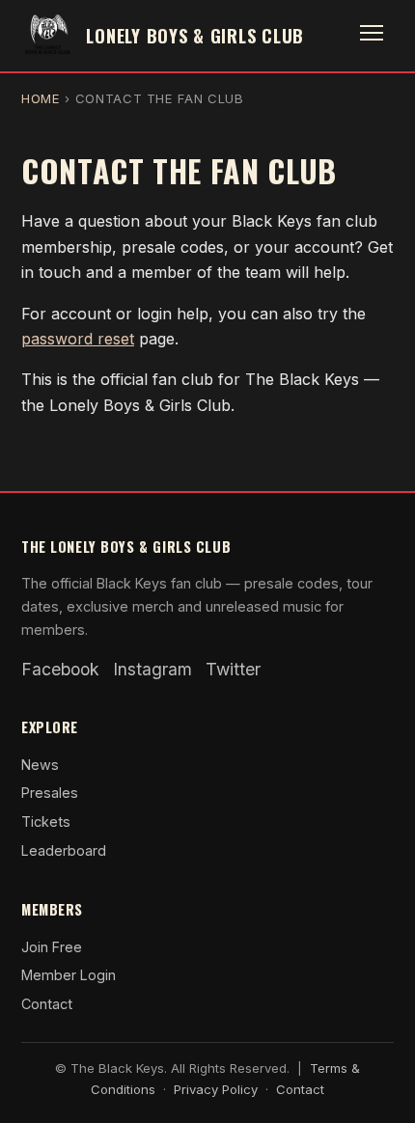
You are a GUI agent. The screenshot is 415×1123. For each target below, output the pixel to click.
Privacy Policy (216, 1089)
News (40, 764)
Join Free (51, 947)
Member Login (68, 975)
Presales (49, 792)
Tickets (45, 821)
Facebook (60, 669)
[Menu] (371, 35)
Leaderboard (63, 850)
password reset (77, 338)
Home (41, 98)
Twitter (233, 669)
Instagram (152, 669)
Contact (46, 1004)
